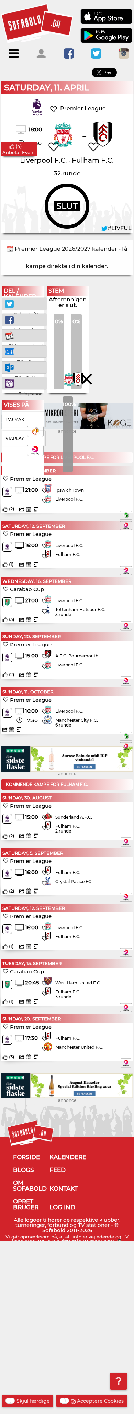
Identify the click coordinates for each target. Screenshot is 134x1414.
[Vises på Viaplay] (126, 525)
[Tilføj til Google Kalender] (24, 351)
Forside (26, 1157)
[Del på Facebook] (24, 319)
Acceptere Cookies (100, 1401)
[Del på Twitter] (24, 303)
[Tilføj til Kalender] (24, 335)
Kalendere (67, 1157)
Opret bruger (25, 1204)
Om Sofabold (30, 1185)
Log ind (62, 1207)
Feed (57, 1169)
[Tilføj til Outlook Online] (24, 367)
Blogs (23, 1169)
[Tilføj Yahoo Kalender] (24, 382)
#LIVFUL (120, 228)
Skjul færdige (33, 1401)
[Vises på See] (126, 515)
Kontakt (63, 1188)
